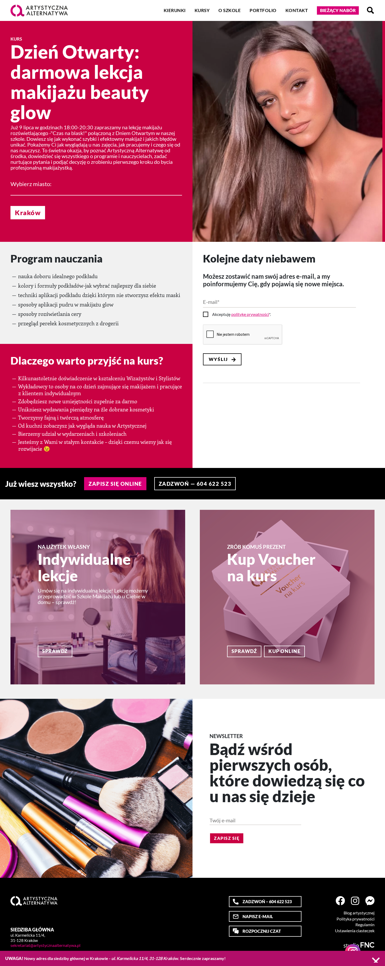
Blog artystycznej (359, 913)
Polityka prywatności (356, 919)
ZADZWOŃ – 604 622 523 (267, 901)
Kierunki (175, 10)
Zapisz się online (115, 484)
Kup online (284, 651)
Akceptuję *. (241, 314)
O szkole (229, 10)
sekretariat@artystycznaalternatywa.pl (45, 945)
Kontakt (296, 10)
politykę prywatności (250, 314)
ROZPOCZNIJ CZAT (262, 931)
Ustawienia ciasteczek (355, 930)
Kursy (202, 10)
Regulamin (365, 924)
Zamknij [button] (376, 960)
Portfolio (263, 10)
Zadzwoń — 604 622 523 (195, 484)
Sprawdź (55, 651)
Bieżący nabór (338, 10)
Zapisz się (226, 838)
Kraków (28, 212)
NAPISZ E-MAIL (258, 916)
